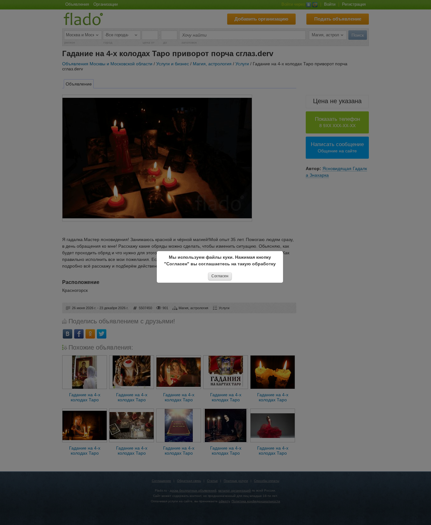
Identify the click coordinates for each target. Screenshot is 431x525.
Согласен (219, 276)
